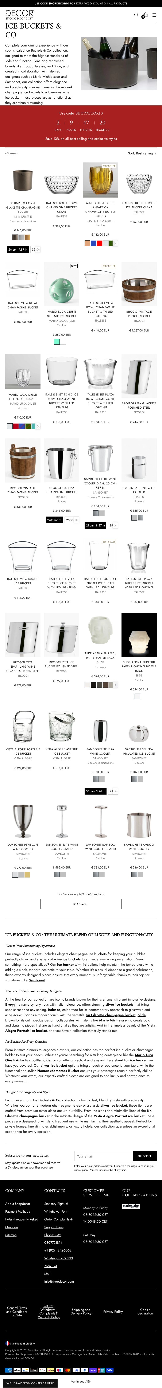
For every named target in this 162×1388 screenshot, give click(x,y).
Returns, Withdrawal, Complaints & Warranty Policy (49, 1311)
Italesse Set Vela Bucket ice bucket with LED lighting (61, 583)
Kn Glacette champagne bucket (110, 1014)
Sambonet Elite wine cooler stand (62, 847)
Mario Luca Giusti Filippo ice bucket (23, 397)
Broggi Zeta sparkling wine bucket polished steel (23, 666)
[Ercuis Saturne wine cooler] (139, 460)
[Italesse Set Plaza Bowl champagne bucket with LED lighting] (100, 371)
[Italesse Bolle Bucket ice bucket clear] (139, 180)
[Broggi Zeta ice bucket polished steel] (61, 635)
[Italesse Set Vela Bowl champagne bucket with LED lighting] (100, 279)
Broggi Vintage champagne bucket (23, 490)
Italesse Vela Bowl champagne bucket (23, 305)
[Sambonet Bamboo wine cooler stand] (100, 821)
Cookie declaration (145, 1311)
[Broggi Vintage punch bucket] (139, 284)
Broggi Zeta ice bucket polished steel (62, 664)
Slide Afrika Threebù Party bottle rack (100, 655)
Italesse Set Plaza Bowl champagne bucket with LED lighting (100, 400)
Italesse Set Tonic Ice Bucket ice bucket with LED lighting (100, 583)
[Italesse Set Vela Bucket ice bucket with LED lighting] (61, 555)
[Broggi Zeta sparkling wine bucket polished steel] (22, 635)
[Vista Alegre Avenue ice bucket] (61, 726)
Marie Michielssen (113, 1020)
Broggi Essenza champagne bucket (61, 490)
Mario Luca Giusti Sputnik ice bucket (61, 314)
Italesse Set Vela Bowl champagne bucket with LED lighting (100, 309)
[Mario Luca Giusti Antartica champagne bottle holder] (100, 180)
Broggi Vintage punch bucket (139, 314)
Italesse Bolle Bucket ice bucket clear (139, 205)
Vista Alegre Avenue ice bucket (62, 751)
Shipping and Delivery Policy (81, 1311)
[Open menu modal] (154, 14)
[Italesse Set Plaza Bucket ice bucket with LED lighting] (139, 555)
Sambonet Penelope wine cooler (23, 847)
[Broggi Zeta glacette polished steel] (139, 376)
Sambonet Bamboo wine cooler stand (100, 847)
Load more (81, 904)
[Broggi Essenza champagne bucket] (61, 460)
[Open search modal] (136, 14)
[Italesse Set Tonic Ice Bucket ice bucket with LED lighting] (100, 555)
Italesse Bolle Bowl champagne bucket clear (61, 207)
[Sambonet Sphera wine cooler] (100, 726)
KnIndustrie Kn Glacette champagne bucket (23, 207)
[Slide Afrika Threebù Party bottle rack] (100, 630)
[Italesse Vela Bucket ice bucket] (22, 555)
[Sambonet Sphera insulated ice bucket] (139, 726)
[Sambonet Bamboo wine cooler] (139, 821)
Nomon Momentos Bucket (58, 1070)
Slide (142, 1014)
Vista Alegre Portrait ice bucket (23, 751)
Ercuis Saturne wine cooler (139, 490)
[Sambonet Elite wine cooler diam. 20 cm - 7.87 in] (100, 455)
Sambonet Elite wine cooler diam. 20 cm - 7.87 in (100, 483)
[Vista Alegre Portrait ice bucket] (22, 726)
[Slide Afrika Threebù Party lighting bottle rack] (139, 635)
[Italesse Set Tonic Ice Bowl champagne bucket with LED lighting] (61, 371)
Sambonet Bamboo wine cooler (139, 847)
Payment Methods (17, 1211)
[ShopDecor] (20, 14)
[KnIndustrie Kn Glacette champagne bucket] (22, 180)
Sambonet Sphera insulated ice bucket (139, 751)
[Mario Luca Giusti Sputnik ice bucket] (61, 284)
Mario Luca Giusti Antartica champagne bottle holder (100, 209)
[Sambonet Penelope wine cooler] (22, 821)
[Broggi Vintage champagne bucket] (22, 460)
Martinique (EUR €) (21, 1344)
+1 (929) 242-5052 (57, 1250)
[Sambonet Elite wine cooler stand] (61, 821)
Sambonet (37, 980)
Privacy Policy (113, 1311)
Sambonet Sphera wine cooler (100, 751)
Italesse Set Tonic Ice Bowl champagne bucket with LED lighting (61, 400)
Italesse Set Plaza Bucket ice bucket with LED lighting (139, 583)
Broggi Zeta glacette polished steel (139, 405)
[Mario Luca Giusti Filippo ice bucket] (22, 371)
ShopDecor (34, 1350)
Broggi (10, 1004)
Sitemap (10, 1235)
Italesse (54, 1009)
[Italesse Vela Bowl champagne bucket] (22, 279)
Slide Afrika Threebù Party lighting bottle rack (139, 666)
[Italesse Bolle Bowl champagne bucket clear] (61, 180)
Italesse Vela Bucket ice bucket (23, 581)
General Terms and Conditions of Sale (16, 1311)
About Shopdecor (17, 1203)
